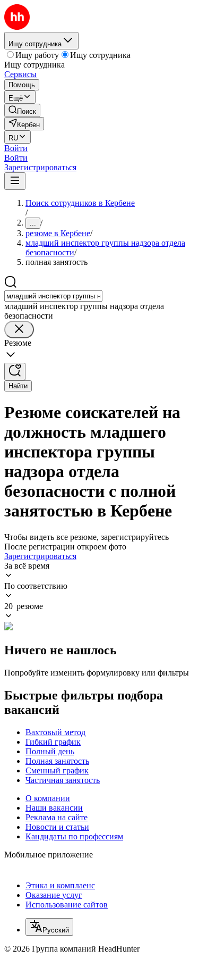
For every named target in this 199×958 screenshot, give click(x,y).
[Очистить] (19, 329)
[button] (16, 148)
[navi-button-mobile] (14, 181)
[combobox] (53, 296)
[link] (22, 110)
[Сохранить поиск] (14, 371)
